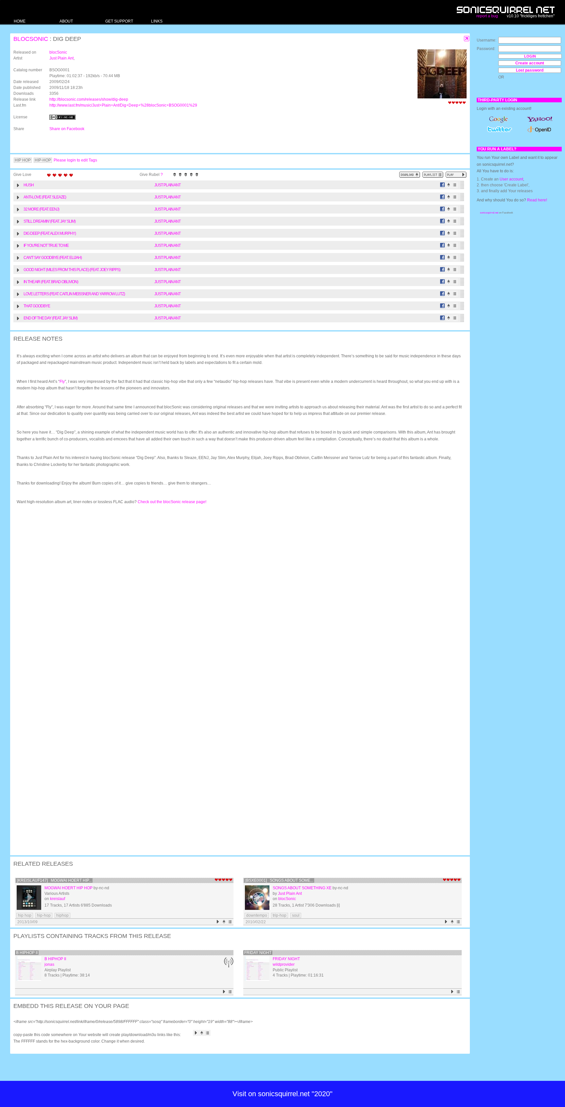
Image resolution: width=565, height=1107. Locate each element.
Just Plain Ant (61, 58)
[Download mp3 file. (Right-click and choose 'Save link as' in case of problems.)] (449, 185)
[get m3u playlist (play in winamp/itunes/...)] (432, 175)
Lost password (529, 70)
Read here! (537, 200)
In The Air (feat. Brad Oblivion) (51, 282)
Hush (29, 185)
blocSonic (30, 39)
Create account (529, 63)
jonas (49, 964)
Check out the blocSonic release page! (172, 502)
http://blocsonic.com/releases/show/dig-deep (88, 99)
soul (296, 915)
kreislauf (57, 898)
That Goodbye (37, 306)
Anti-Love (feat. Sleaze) (45, 197)
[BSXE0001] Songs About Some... (279, 880)
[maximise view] (467, 39)
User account (511, 179)
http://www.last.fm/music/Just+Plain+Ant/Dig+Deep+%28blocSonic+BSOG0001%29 (123, 105)
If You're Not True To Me (46, 245)
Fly (62, 381)
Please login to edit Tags (75, 160)
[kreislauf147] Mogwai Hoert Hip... (54, 880)
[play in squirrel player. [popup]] (456, 175)
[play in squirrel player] (29, 897)
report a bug (487, 16)
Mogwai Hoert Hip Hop (68, 888)
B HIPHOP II (27, 952)
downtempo (256, 915)
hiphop (62, 915)
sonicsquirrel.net (489, 212)
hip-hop (44, 915)
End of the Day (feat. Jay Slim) (50, 318)
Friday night (257, 952)
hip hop (24, 915)
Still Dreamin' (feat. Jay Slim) (50, 221)
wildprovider (284, 964)
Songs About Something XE (302, 888)
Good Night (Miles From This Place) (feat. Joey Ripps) (72, 269)
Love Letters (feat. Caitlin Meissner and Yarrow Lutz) (74, 294)
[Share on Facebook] (442, 185)
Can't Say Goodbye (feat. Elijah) (53, 257)
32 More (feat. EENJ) (41, 209)
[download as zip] (409, 175)
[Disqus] (236, 595)
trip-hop (279, 915)
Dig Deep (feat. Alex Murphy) (50, 233)
